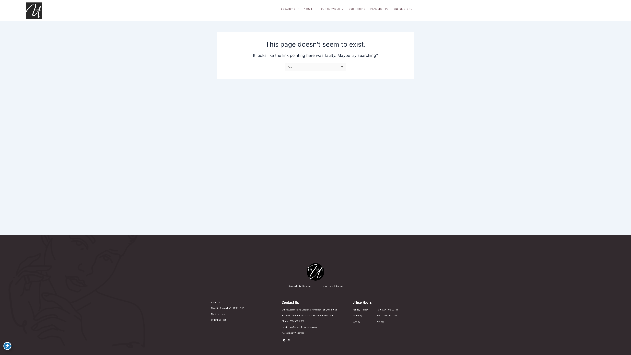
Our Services (330, 9)
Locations (288, 9)
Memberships (379, 9)
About (308, 9)
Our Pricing (357, 9)
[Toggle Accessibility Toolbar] (7, 346)
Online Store (403, 9)
